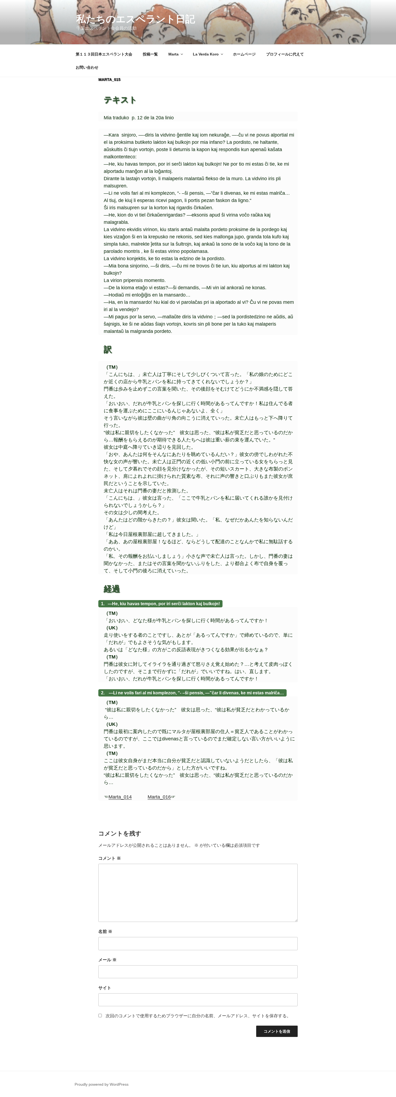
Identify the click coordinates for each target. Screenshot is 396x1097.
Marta (173, 54)
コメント (109, 858)
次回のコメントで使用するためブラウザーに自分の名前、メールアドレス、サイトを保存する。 (198, 1016)
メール (107, 959)
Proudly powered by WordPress (101, 1084)
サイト (104, 987)
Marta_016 (159, 797)
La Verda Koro (206, 54)
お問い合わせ (87, 67)
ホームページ (244, 54)
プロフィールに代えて (285, 54)
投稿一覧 (150, 54)
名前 (105, 931)
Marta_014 (120, 797)
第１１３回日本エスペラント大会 (104, 54)
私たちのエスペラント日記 (135, 19)
